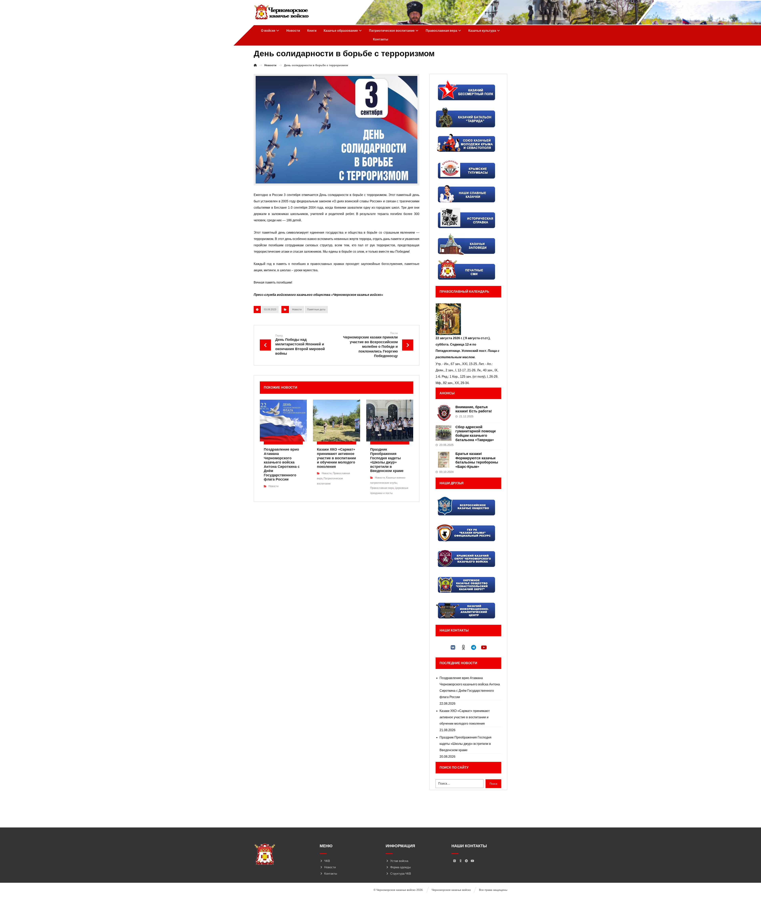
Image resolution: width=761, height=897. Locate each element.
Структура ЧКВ (400, 873)
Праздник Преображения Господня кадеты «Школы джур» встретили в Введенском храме (465, 744)
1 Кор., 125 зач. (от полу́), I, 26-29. (474, 376)
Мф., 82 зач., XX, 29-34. (452, 383)
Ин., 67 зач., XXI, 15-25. (461, 364)
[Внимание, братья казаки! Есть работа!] (443, 413)
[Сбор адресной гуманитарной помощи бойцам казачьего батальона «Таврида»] (443, 433)
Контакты (330, 873)
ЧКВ (327, 861)
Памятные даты (316, 309)
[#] (453, 647)
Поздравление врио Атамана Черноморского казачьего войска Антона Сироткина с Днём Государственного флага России (470, 687)
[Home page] (255, 65)
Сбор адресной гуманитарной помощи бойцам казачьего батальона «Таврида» (475, 433)
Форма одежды (400, 867)
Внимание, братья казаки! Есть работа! (473, 409)
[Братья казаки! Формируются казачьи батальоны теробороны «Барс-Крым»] (443, 460)
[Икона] (468, 319)
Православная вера (382, 487)
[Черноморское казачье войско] (281, 12)
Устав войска (399, 861)
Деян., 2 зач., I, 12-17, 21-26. (456, 370)
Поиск (493, 783)
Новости (297, 309)
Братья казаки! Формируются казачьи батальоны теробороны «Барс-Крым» (476, 460)
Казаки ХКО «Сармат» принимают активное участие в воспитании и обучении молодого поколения (465, 717)
